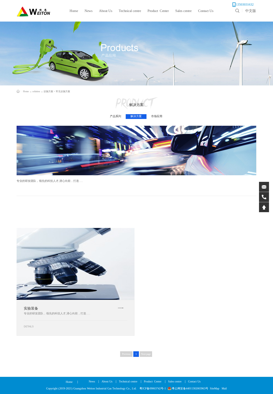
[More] (120, 308)
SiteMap (214, 388)
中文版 (250, 11)
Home (69, 381)
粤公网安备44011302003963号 (190, 388)
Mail (224, 388)
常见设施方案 (63, 91)
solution (36, 91)
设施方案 (48, 91)
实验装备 (31, 308)
